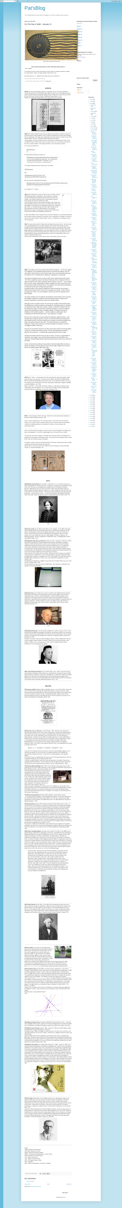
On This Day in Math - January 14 (94, 288)
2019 (91, 403)
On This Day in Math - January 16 (94, 266)
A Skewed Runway (93, 190)
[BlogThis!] (44, 1173)
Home (48, 1184)
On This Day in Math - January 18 (94, 250)
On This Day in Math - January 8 (94, 337)
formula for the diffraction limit (33, 966)
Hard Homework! (94, 164)
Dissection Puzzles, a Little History (94, 223)
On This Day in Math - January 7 (94, 342)
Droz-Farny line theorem (40, 978)
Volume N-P (79, 37)
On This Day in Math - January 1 (94, 391)
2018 (91, 404)
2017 (91, 406)
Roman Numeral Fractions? (94, 133)
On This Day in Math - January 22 (94, 214)
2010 (91, 420)
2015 (91, 410)
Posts (80, 90)
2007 (91, 426)
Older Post (69, 1184)
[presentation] (34, 78)
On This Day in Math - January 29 (94, 155)
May (92, 122)
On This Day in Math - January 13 (94, 298)
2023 (91, 395)
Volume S (79, 42)
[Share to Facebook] (47, 1173)
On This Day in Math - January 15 (94, 284)
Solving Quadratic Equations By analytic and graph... (94, 272)
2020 (91, 401)
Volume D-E (79, 29)
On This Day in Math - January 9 (94, 333)
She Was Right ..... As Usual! (94, 379)
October (93, 111)
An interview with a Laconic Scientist (93, 293)
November (93, 108)
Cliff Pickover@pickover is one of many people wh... (94, 353)
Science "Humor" (93, 152)
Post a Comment (30, 1181)
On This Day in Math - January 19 (94, 239)
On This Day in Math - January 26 (94, 176)
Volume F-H (79, 31)
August (93, 116)
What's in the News (94, 387)
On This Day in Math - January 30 (94, 148)
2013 (91, 414)
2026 (91, 99)
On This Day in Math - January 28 (94, 160)
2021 (91, 399)
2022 (91, 397)
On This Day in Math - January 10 (94, 323)
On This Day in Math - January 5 (94, 359)
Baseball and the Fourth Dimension (94, 172)
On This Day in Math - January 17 (94, 255)
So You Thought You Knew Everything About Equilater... (94, 208)
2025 (91, 101)
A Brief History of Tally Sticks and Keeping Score (94, 369)
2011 (91, 418)
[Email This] (43, 1173)
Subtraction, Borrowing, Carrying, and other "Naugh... (94, 245)
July (92, 118)
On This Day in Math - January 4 (94, 364)
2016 (91, 408)
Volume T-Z (79, 45)
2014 (91, 412)
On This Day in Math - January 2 (94, 383)
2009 (91, 422)
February (93, 128)
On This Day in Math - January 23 (94, 202)
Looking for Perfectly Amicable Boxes (93, 181)
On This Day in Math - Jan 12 (93, 302)
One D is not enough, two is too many (93, 318)
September (93, 113)
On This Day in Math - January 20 (94, 228)
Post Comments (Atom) (36, 1186)
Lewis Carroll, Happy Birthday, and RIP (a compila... (94, 308)
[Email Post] (40, 1173)
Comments (81, 92)
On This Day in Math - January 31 (94, 137)
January (93, 129)
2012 (91, 416)
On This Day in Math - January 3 (94, 375)
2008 (91, 424)
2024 (91, 103)
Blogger (63, 1197)
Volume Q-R (79, 40)
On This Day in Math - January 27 (94, 167)
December (93, 105)
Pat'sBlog (34, 8)
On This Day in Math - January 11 (94, 313)
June (92, 120)
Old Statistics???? (94, 198)
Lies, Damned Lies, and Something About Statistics (94, 143)
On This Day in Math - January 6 (94, 346)
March (92, 126)
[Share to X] (46, 1173)
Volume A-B (79, 23)
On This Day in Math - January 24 (94, 193)
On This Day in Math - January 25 (94, 186)
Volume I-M (79, 34)
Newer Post (27, 1184)
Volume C (79, 26)
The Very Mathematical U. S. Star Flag (94, 328)
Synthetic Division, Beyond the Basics (94, 279)
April (92, 124)
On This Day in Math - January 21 (94, 218)
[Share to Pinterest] (49, 1173)
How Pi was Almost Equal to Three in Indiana (93, 234)
